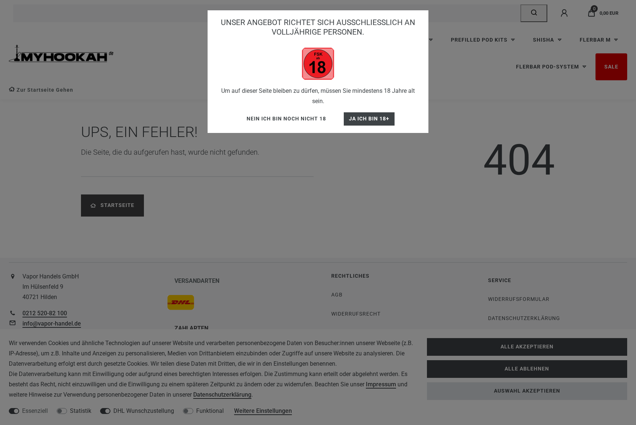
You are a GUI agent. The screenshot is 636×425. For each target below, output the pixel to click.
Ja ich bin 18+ (369, 119)
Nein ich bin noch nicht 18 (286, 119)
